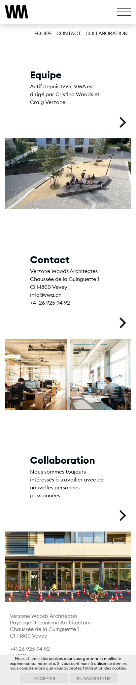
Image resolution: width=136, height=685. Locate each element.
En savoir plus (93, 678)
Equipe (43, 33)
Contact (68, 33)
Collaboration (106, 33)
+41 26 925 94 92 (30, 648)
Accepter (44, 678)
